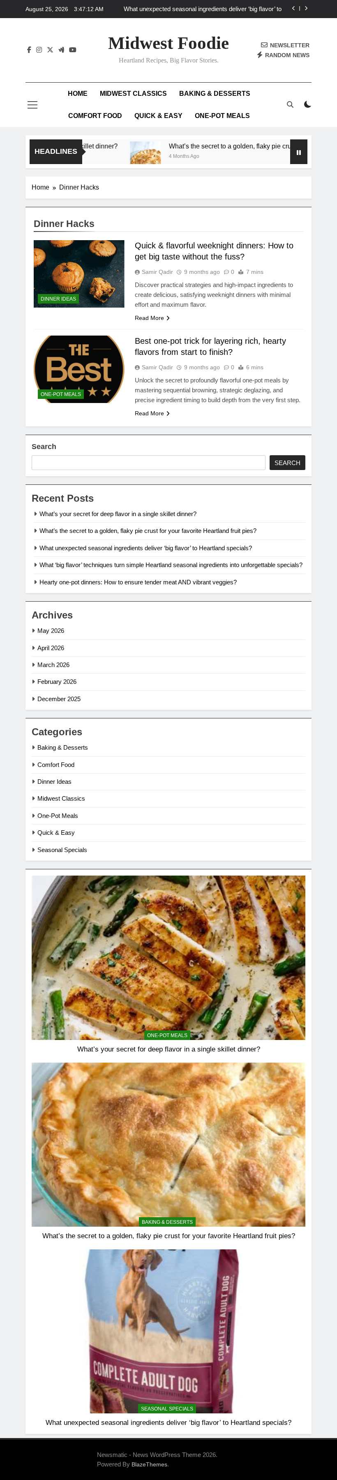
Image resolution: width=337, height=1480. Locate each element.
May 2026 (50, 630)
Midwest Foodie (168, 43)
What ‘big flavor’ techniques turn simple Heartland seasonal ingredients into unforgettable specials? (170, 564)
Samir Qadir (157, 272)
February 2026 (56, 681)
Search (44, 446)
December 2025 (59, 698)
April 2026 (50, 647)
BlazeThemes (149, 1464)
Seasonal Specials (62, 849)
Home (78, 93)
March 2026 (53, 664)
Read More (149, 318)
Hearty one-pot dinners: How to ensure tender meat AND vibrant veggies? (138, 582)
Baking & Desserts (214, 93)
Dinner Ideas (58, 299)
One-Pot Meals (222, 115)
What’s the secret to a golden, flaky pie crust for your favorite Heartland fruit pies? (147, 530)
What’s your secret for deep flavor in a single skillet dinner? (117, 513)
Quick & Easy (158, 115)
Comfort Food (95, 115)
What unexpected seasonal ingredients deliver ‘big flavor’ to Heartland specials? (203, 9)
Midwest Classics (133, 93)
